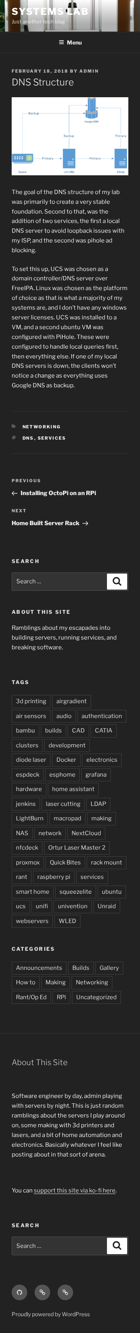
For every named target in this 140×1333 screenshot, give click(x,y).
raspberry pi (53, 876)
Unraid (107, 906)
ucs (21, 906)
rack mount (106, 862)
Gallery (109, 967)
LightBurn (30, 818)
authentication (102, 716)
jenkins (26, 803)
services (52, 438)
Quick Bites (65, 862)
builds (53, 730)
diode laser (31, 759)
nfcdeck (27, 847)
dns (28, 438)
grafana (96, 774)
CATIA (103, 730)
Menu (74, 42)
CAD (78, 730)
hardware (29, 789)
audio (64, 716)
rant (21, 876)
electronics (101, 759)
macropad (67, 818)
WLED (67, 921)
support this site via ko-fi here (75, 1190)
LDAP (98, 803)
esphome (62, 774)
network (49, 833)
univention (73, 906)
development (67, 745)
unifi (42, 906)
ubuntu (112, 891)
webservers (32, 921)
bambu (25, 730)
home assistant (73, 789)
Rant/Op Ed (31, 997)
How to (25, 982)
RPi (61, 997)
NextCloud (86, 833)
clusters (27, 745)
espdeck (27, 774)
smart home (32, 891)
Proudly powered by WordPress (51, 1314)
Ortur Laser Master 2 (76, 847)
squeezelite (76, 891)
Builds (80, 967)
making (101, 818)
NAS (22, 833)
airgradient (71, 701)
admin (89, 71)
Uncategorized (96, 997)
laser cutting (63, 803)
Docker (66, 759)
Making (56, 982)
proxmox (28, 862)
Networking (42, 426)
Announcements (39, 967)
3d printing (31, 701)
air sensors (31, 716)
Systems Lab (50, 11)
